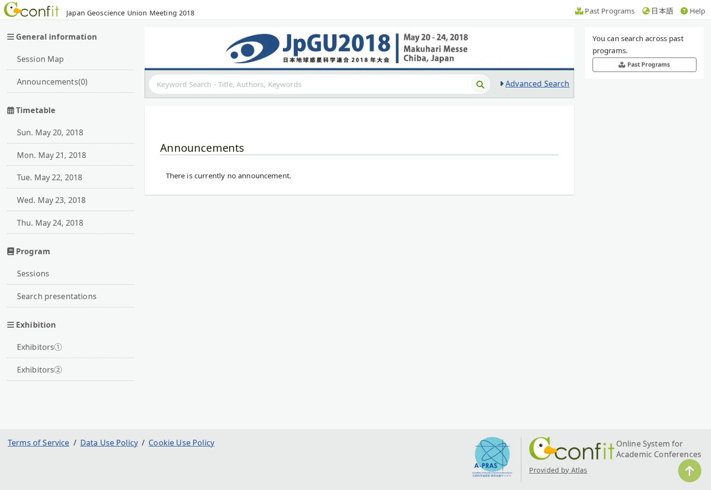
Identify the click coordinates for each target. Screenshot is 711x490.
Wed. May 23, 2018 (51, 200)
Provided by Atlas (558, 470)
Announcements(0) (52, 81)
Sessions (33, 273)
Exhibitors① (39, 347)
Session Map (40, 59)
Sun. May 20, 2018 (50, 132)
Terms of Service (39, 442)
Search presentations (57, 296)
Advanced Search (537, 83)
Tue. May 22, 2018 (50, 177)
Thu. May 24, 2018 (50, 222)
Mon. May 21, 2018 (52, 155)
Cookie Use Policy (181, 442)
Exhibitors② (39, 369)
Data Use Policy (109, 442)
